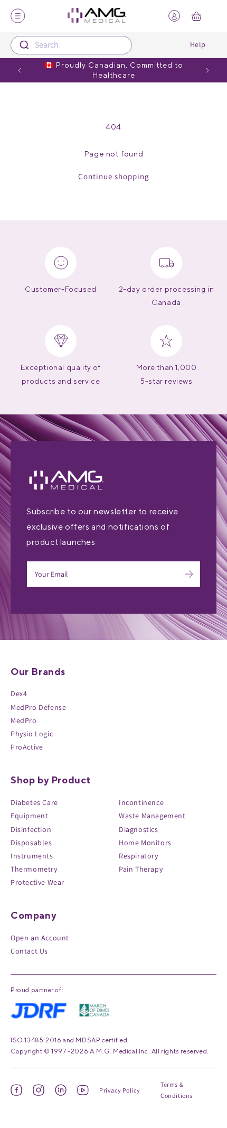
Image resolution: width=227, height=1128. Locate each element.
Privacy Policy (119, 1090)
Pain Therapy (141, 869)
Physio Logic (32, 733)
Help (198, 44)
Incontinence (141, 802)
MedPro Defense (38, 707)
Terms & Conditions (176, 1090)
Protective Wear (37, 882)
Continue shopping (113, 176)
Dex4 (19, 693)
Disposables (31, 842)
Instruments (32, 856)
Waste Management (152, 815)
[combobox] (71, 45)
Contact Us (29, 951)
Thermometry (34, 869)
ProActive (27, 747)
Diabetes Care (34, 802)
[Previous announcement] (19, 70)
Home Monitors (145, 842)
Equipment (29, 815)
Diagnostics (138, 829)
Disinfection (31, 829)
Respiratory (138, 856)
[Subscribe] (189, 574)
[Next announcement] (207, 70)
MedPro (24, 720)
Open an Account (40, 937)
